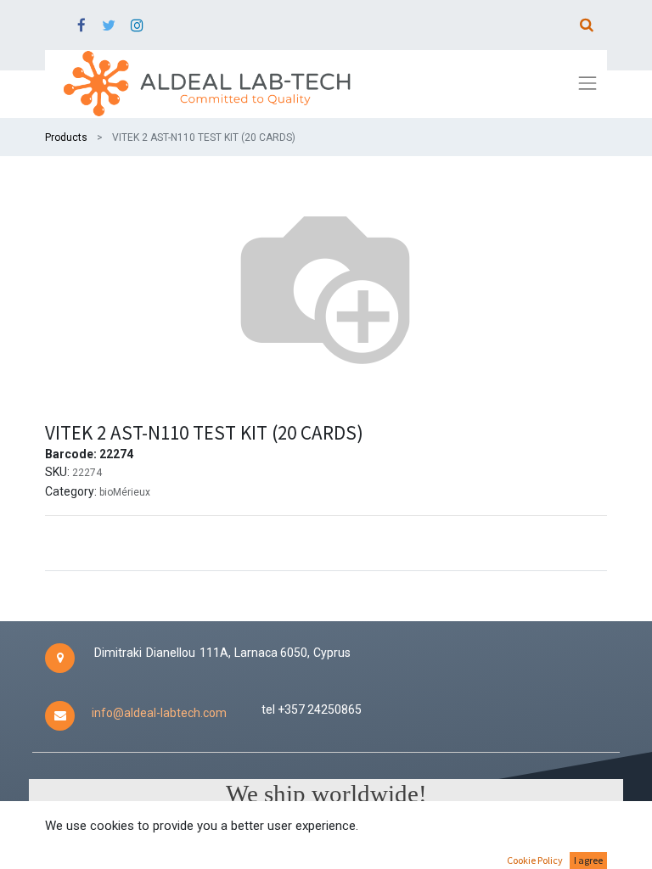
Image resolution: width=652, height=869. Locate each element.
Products (66, 137)
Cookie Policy (535, 860)
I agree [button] (588, 860)
